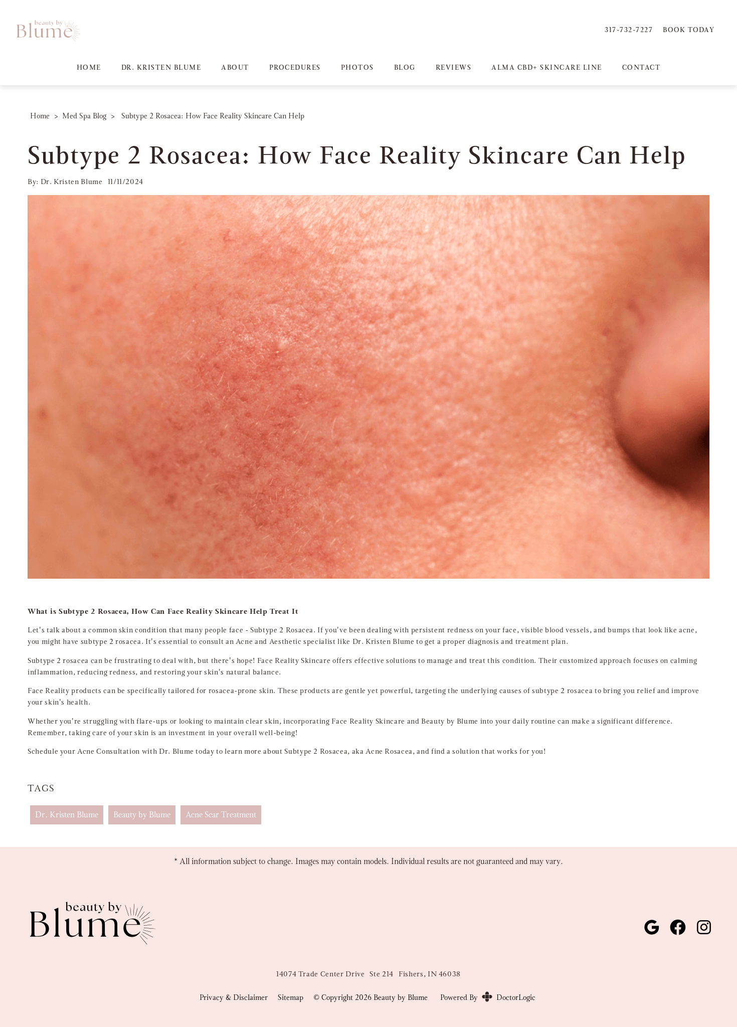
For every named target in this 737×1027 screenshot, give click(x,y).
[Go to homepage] (295, 30)
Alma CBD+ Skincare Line (546, 67)
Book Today (688, 29)
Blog (405, 67)
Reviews (454, 67)
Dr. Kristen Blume (161, 67)
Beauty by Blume (141, 814)
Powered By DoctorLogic (487, 997)
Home (89, 67)
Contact (641, 67)
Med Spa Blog (84, 116)
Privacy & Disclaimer (234, 997)
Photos (357, 67)
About (235, 67)
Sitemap (290, 997)
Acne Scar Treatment (221, 814)
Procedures (295, 67)
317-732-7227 (629, 29)
